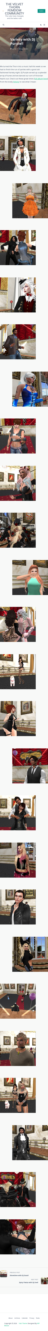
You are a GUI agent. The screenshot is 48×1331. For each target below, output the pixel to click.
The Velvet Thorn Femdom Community (14, 8)
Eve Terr (14, 49)
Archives (17, 1318)
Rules (38, 1318)
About (10, 1318)
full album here (40, 79)
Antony (16, 82)
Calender (25, 1318)
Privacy (31, 1318)
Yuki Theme (23, 1323)
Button (41, 11)
